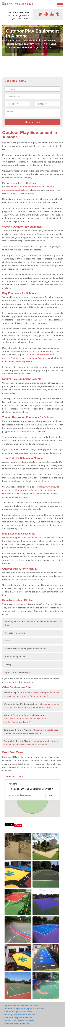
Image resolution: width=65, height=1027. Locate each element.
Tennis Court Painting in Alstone (19, 1020)
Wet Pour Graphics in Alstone (18, 1017)
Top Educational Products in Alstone (21, 1005)
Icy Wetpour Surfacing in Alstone (19, 1014)
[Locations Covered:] (3, 4)
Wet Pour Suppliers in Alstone (18, 1011)
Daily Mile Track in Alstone (16, 1023)
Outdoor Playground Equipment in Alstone (24, 1008)
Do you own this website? (20, 795)
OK (50, 795)
